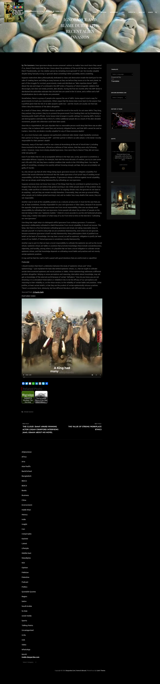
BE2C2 (24, 481)
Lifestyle (26, 411)
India (24, 519)
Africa (24, 457)
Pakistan (25, 572)
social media (27, 616)
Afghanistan (27, 452)
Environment (27, 505)
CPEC (123, 12)
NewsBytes (26, 558)
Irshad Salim (27, 534)
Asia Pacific (26, 466)
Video (24, 645)
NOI (23, 563)
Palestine (25, 577)
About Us (141, 12)
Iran (23, 529)
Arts (23, 462)
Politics (24, 587)
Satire (24, 601)
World (24, 654)
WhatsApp (26, 649)
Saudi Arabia (27, 606)
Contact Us (131, 12)
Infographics (114, 12)
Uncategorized (28, 630)
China (24, 500)
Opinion (31, 411)
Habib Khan (26, 510)
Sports (24, 621)
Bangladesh (26, 476)
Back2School (27, 471)
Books (24, 490)
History (24, 515)
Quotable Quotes (29, 592)
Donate (150, 12)
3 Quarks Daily (38, 292)
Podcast (25, 582)
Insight (24, 524)
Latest (24, 543)
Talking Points (27, 625)
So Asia (24, 611)
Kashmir (25, 539)
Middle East (26, 553)
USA (23, 640)
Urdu (24, 635)
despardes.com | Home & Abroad (44, 11)
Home (94, 12)
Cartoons (103, 12)
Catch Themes (101, 670)
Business (25, 495)
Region (24, 596)
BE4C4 (24, 486)
